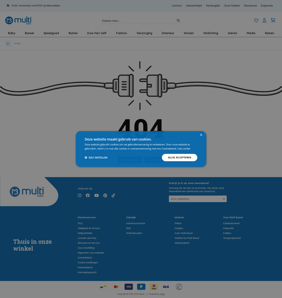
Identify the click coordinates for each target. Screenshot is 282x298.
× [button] (201, 135)
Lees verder (183, 148)
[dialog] (141, 149)
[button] (96, 157)
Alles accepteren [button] (179, 157)
